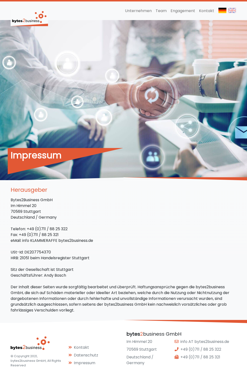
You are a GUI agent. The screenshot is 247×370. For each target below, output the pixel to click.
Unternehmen (138, 11)
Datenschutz (86, 355)
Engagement (183, 11)
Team (161, 11)
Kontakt (206, 11)
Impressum (84, 363)
